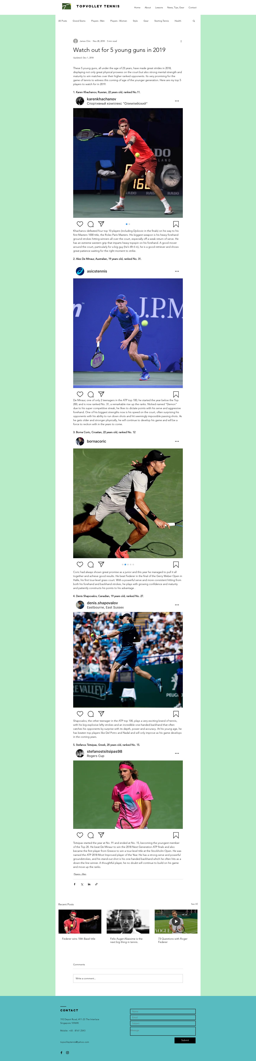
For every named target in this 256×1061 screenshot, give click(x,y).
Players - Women (118, 20)
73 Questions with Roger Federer (172, 940)
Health (178, 20)
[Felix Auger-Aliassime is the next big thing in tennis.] (128, 922)
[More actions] (181, 41)
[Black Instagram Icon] (67, 1052)
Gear (146, 20)
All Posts (62, 20)
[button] (193, 21)
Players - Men (97, 20)
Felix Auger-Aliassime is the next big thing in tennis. (126, 940)
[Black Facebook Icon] (61, 1052)
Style (135, 20)
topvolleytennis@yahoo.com (74, 1042)
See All (194, 904)
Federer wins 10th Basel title (78, 938)
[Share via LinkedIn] (89, 884)
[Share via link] (96, 884)
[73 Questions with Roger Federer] (176, 922)
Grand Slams (79, 20)
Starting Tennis (161, 20)
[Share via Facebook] (74, 884)
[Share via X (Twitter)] (81, 884)
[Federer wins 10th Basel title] (80, 922)
